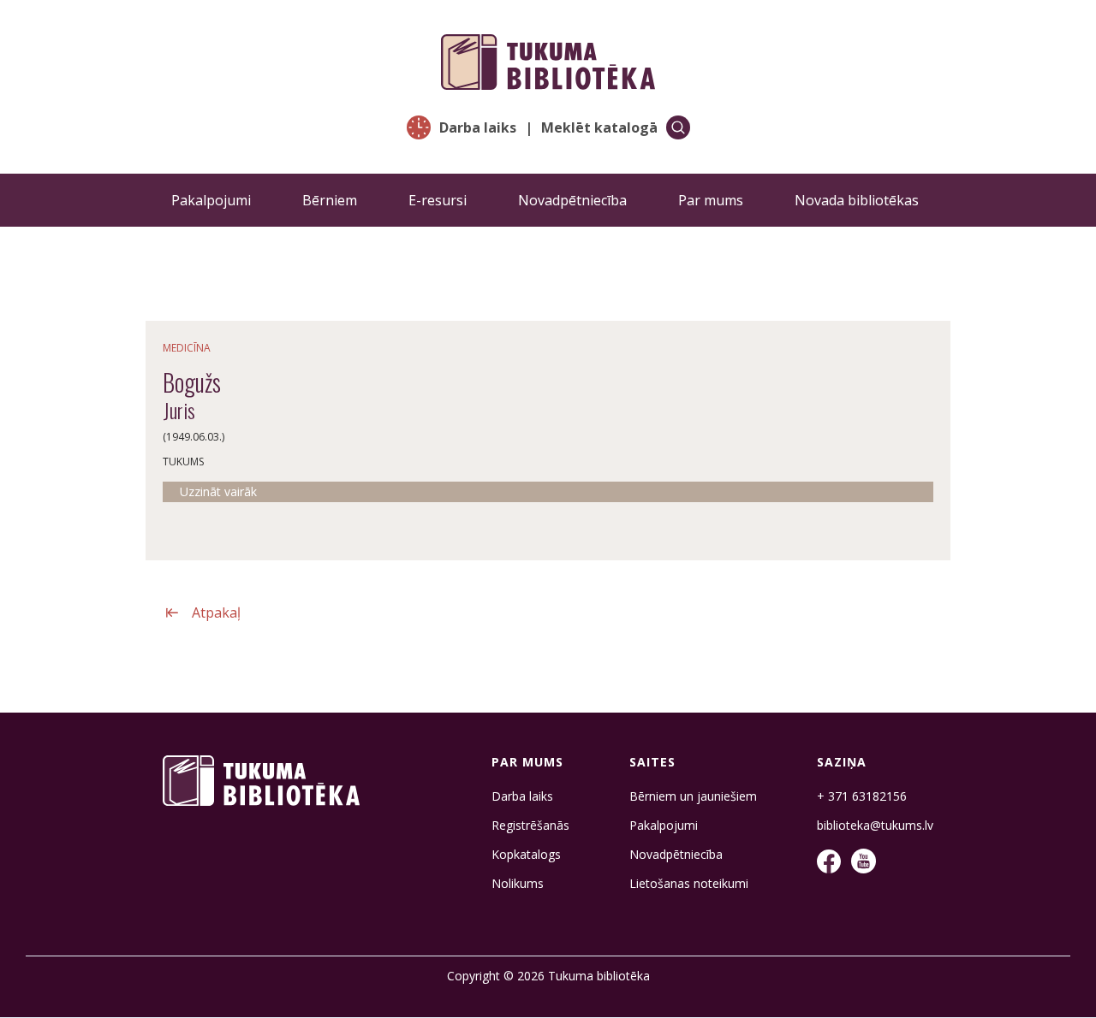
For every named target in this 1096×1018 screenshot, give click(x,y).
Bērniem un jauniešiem (693, 796)
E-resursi (437, 200)
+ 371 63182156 (862, 796)
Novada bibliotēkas (857, 200)
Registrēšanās (530, 825)
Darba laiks (477, 127)
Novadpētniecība (572, 200)
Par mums (710, 200)
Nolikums (517, 884)
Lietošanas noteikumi (688, 884)
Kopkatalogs (526, 854)
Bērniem (329, 200)
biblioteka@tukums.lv (875, 825)
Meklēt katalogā (599, 127)
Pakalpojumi (211, 200)
